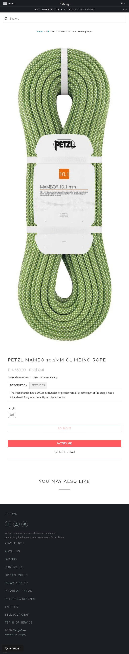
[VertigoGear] (64, 3)
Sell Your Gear (17, 614)
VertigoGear (19, 630)
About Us (12, 551)
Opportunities (16, 575)
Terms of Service (19, 622)
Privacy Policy (16, 583)
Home (40, 31)
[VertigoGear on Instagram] (17, 524)
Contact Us (14, 567)
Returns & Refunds (20, 598)
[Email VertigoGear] (25, 524)
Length (11, 408)
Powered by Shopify (15, 634)
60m (12, 415)
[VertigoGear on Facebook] (9, 524)
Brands (11, 559)
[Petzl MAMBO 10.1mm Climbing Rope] (64, 194)
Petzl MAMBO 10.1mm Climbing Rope (57, 359)
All (47, 31)
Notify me (64, 443)
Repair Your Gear (18, 590)
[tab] (19, 385)
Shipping (11, 606)
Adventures (15, 543)
